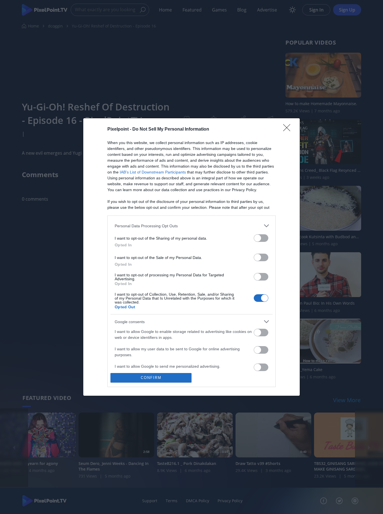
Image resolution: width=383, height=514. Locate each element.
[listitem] (191, 226)
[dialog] (191, 257)
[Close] (288, 129)
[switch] (261, 238)
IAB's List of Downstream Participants (153, 172)
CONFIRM (151, 378)
